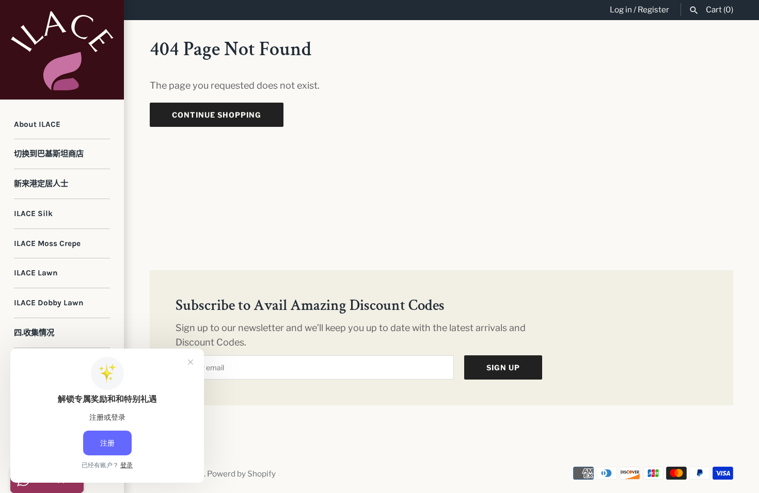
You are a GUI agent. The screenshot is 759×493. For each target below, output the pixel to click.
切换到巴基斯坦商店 (49, 153)
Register (653, 9)
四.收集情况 (34, 332)
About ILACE (37, 124)
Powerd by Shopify (241, 474)
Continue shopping (216, 114)
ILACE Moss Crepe (47, 243)
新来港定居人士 (41, 183)
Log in (621, 9)
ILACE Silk (33, 213)
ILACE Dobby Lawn (49, 302)
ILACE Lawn (36, 272)
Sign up (503, 367)
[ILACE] (62, 50)
